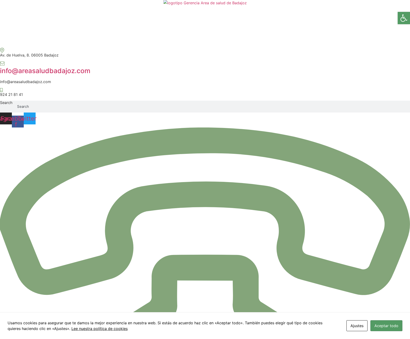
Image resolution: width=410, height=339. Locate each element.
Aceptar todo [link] (386, 325)
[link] (404, 18)
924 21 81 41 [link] (11, 94)
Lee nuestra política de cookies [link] (99, 328)
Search (6, 103)
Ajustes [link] (356, 325)
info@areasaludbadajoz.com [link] (45, 71)
